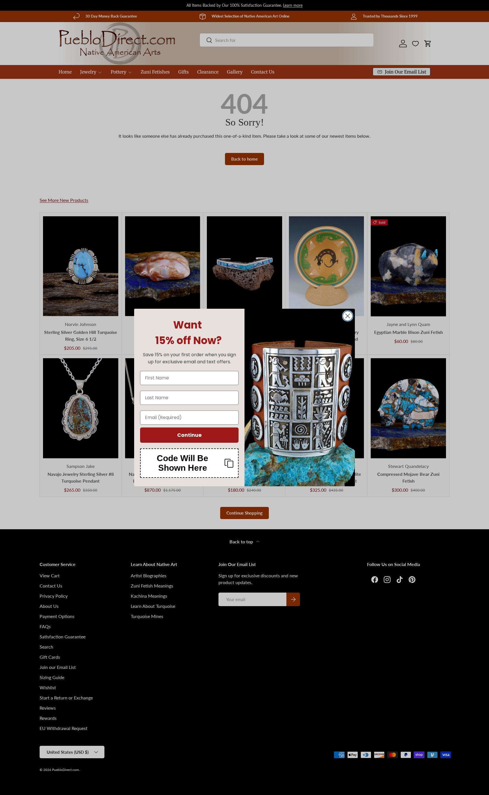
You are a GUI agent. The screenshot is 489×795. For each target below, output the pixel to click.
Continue (189, 434)
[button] (189, 463)
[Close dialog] (348, 316)
